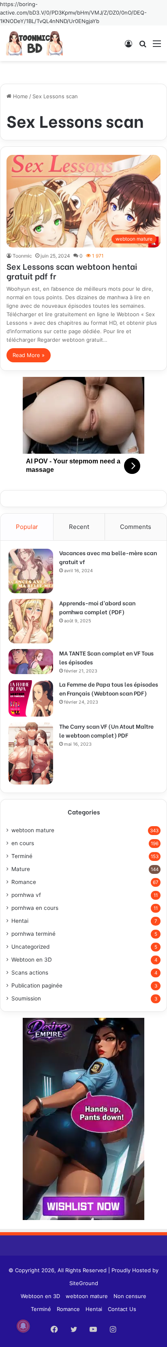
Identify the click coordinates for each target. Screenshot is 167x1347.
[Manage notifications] (23, 1326)
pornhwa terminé (33, 933)
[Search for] (143, 46)
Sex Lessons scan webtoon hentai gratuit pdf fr (71, 270)
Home (19, 96)
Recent (79, 527)
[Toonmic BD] (34, 43)
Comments (135, 527)
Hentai (19, 921)
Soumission (26, 998)
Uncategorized (30, 946)
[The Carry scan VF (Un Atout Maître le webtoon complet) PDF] (31, 753)
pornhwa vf (26, 895)
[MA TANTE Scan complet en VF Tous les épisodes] (31, 661)
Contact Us (122, 1309)
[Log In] (128, 46)
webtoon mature (32, 830)
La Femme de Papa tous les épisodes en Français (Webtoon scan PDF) (108, 688)
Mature (20, 869)
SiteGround (83, 1283)
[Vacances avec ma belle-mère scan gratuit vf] (31, 571)
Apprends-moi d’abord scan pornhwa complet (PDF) (97, 607)
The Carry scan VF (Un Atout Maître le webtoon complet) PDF (106, 730)
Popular (27, 527)
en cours (22, 843)
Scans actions (29, 972)
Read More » (29, 355)
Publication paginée (36, 985)
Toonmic (22, 256)
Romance (23, 882)
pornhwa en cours (34, 908)
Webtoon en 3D (31, 959)
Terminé (21, 856)
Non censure (129, 1296)
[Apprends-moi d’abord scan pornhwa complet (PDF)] (31, 621)
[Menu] (157, 46)
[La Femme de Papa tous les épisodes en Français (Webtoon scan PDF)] (31, 698)
